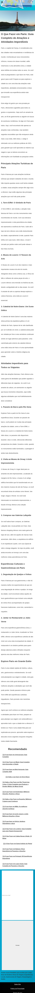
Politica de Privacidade (17, 988)
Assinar (17, 945)
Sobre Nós (17, 984)
